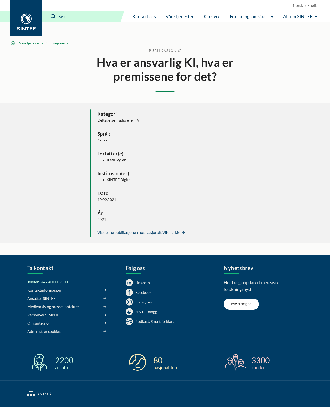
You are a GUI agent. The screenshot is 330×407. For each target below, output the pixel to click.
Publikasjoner (54, 43)
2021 (101, 219)
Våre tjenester (180, 16)
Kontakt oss (144, 16)
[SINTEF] (26, 18)
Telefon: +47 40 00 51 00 (47, 282)
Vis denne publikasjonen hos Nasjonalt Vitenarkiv (138, 232)
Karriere (212, 16)
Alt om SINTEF (297, 16)
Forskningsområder (249, 16)
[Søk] (53, 16)
